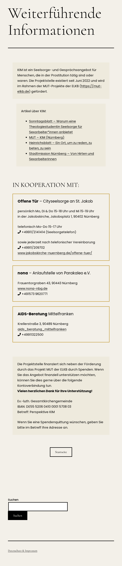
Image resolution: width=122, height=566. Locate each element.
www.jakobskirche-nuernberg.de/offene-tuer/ (55, 253)
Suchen (13, 500)
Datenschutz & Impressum (22, 550)
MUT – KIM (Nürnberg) (46, 137)
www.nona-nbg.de (32, 288)
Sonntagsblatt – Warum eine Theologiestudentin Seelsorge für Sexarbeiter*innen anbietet (55, 126)
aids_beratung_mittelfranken (42, 329)
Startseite (61, 452)
